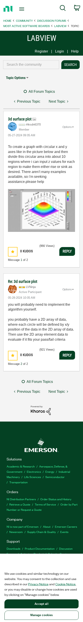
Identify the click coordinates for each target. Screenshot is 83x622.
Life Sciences (32, 477)
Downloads (13, 548)
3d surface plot (20, 119)
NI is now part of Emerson (23, 526)
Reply (67, 251)
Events (64, 532)
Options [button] (67, 127)
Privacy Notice (38, 584)
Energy (49, 471)
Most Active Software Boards (26, 26)
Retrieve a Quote (19, 504)
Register (41, 51)
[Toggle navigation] (22, 9)
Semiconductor (55, 477)
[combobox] (31, 64)
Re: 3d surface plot (22, 281)
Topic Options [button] (15, 78)
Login (59, 51)
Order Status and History (55, 499)
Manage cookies (41, 615)
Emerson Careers (66, 526)
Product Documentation (40, 548)
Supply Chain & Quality (41, 532)
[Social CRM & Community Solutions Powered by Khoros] (41, 410)
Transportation (18, 482)
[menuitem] (63, 9)
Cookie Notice (65, 584)
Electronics (34, 471)
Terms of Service (45, 504)
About (46, 526)
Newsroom (16, 532)
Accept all (41, 604)
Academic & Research (21, 466)
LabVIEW (60, 26)
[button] (12, 251)
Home (7, 20)
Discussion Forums (51, 20)
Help (75, 51)
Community (24, 20)
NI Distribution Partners (21, 499)
